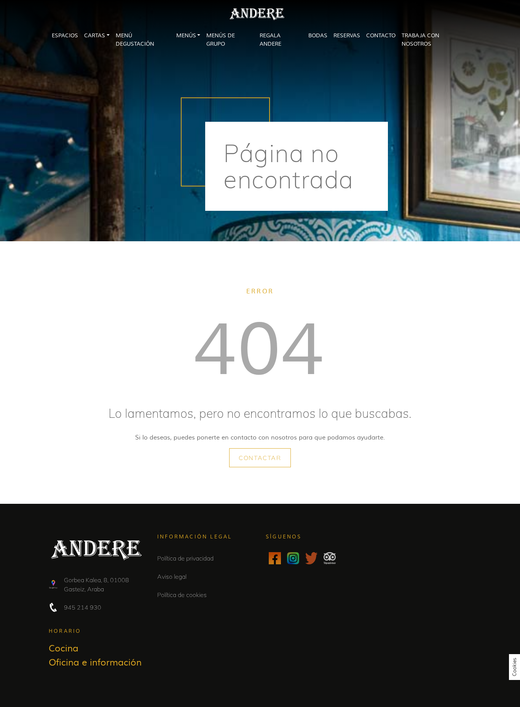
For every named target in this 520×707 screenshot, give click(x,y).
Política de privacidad (185, 558)
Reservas (346, 35)
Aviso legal (172, 576)
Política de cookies (182, 595)
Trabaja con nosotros (420, 40)
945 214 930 (82, 607)
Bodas (317, 35)
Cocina (63, 648)
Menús (186, 35)
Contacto (381, 35)
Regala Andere (270, 40)
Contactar (260, 458)
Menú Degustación (135, 40)
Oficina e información (95, 663)
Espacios (65, 35)
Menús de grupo (220, 40)
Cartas (94, 35)
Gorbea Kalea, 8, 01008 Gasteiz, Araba (96, 584)
